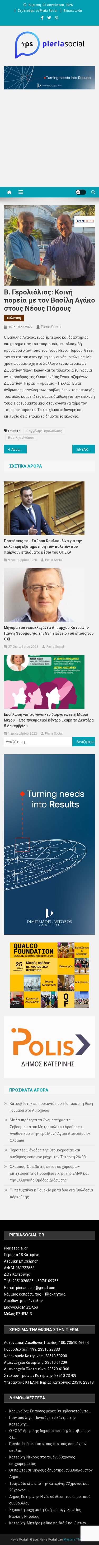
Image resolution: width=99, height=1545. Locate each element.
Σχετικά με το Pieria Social (37, 11)
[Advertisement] (49, 139)
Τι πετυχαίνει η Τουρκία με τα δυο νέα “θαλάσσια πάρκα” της (51, 1193)
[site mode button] (81, 192)
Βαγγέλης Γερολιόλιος (44, 431)
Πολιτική (14, 318)
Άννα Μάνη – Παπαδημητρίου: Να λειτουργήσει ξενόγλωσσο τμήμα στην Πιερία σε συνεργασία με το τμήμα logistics (19, 449)
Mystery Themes (76, 1539)
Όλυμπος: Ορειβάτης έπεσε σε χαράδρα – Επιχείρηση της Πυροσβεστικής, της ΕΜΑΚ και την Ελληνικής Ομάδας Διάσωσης (49, 1173)
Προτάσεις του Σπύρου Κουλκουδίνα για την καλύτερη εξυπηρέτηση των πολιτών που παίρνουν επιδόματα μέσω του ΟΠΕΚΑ (43, 546)
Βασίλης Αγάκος (21, 438)
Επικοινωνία (73, 11)
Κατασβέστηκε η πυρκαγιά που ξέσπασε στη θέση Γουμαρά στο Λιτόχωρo (51, 1106)
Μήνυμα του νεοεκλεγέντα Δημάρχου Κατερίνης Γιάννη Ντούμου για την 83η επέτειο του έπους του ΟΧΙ (49, 633)
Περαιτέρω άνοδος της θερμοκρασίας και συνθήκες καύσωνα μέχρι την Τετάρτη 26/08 (48, 1153)
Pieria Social (51, 327)
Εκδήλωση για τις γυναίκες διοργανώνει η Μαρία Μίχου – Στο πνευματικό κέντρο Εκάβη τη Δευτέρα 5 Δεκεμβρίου (49, 720)
